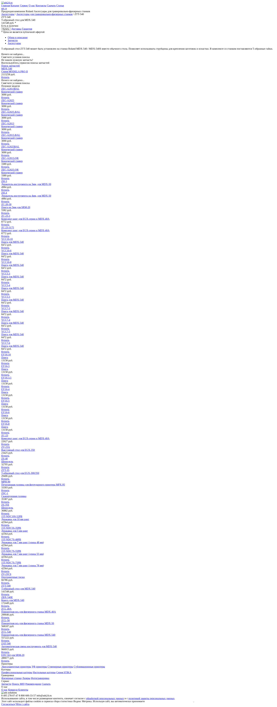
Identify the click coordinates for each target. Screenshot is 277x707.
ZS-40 (7, 460)
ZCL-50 (27, 622)
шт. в (4, 8)
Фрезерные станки (11, 678)
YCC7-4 (12, 321)
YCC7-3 (12, 310)
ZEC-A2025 (12, 102)
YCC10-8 (12, 263)
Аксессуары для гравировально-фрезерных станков (44, 14)
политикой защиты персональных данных (151, 698)
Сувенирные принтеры (60, 666)
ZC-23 (25, 437)
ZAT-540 (29, 645)
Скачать (51, 5)
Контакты (41, 5)
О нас (32, 5)
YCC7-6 (12, 344)
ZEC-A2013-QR (12, 159)
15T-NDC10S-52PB (15, 518)
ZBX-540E (12, 599)
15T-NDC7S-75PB (22, 564)
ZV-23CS (13, 575)
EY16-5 (5, 402)
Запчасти (6, 684)
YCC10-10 (12, 240)
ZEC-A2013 (12, 125)
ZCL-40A (28, 610)
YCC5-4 (12, 287)
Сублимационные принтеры (89, 666)
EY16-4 (5, 391)
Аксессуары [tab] (14, 43)
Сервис (24, 5)
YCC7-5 (12, 333)
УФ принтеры (39, 666)
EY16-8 (5, 425)
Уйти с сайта (22, 704)
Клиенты (23, 689)
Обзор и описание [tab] (18, 37)
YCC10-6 (12, 252)
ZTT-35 (20, 471)
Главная (5, 5)
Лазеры (26, 678)
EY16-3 (5, 367)
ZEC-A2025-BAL (12, 113)
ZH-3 (26, 183)
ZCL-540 (28, 633)
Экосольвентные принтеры (16, 666)
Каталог (15, 5)
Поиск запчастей (10, 65)
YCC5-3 (12, 275)
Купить (6, 29)
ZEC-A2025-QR (12, 171)
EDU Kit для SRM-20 (12, 655)
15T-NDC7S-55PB (22, 552)
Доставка (16, 28)
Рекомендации (33, 684)
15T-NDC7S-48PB (22, 541)
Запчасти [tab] (13, 40)
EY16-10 (6, 356)
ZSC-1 (13, 495)
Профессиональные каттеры (16, 672)
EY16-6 (5, 414)
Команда (13, 689)
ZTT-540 (18, 587)
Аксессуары (7, 14)
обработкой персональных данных (105, 698)
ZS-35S (7, 506)
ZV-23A (18, 448)
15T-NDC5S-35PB (14, 529)
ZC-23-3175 (25, 229)
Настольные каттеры (44, 672)
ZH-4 (26, 194)
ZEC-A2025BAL (12, 148)
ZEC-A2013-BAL (12, 136)
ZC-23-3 (25, 217)
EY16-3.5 (6, 379)
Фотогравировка (40, 678)
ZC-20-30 (15, 206)
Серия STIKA (63, 672)
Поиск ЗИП (18, 684)
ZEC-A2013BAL (12, 90)
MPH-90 (33, 483)
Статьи (60, 5)
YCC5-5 (12, 298)
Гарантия (27, 28)
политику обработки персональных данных (169, 701)
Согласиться (8, 704)
